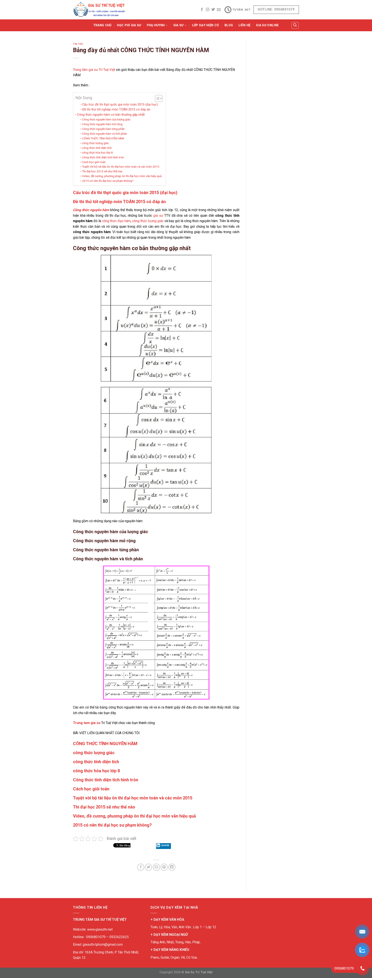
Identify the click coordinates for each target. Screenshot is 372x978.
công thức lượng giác (95, 143)
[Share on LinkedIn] (171, 867)
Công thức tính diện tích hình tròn (103, 157)
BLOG (229, 25)
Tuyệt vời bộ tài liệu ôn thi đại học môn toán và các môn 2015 (120, 166)
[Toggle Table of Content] (156, 98)
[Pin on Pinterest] (164, 867)
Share (165, 845)
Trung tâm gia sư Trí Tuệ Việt (94, 70)
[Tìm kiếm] (295, 25)
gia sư (158, 215)
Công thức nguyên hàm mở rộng (102, 124)
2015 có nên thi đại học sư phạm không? (107, 180)
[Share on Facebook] (140, 867)
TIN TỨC (78, 44)
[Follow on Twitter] (213, 10)
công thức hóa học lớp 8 (97, 152)
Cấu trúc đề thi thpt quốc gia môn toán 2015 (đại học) (120, 104)
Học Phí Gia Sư (129, 25)
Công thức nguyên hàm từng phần (103, 129)
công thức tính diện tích (97, 148)
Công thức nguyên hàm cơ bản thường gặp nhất (111, 115)
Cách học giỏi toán (94, 162)
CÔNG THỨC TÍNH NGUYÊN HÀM (103, 138)
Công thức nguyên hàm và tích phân (104, 133)
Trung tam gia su (86, 723)
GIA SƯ (178, 25)
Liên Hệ (244, 25)
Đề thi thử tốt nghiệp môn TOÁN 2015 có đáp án (116, 109)
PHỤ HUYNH (156, 25)
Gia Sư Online (267, 25)
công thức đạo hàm (116, 221)
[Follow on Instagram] (207, 10)
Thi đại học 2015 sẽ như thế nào (102, 171)
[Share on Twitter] (148, 867)
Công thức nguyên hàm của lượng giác (106, 119)
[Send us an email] (218, 10)
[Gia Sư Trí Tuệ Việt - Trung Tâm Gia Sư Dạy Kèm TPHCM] (99, 10)
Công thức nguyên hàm (91, 210)
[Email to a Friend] (156, 867)
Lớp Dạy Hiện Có (205, 25)
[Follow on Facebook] (202, 10)
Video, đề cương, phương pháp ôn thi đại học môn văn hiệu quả (121, 176)
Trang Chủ (102, 25)
